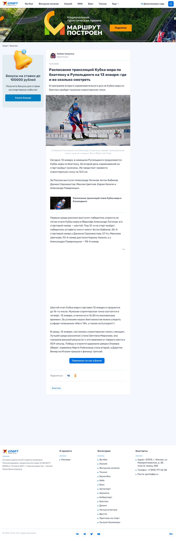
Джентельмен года (154, 3)
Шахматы (104, 493)
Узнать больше (23, 97)
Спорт (5, 46)
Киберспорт (105, 497)
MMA (80, 3)
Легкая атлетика (108, 509)
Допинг (103, 505)
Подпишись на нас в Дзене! (87, 360)
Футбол (29, 3)
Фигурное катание (49, 3)
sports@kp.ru (151, 474)
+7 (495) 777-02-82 (157, 470)
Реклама (65, 459)
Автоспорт (105, 489)
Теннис (103, 3)
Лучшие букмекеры (109, 522)
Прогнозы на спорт (109, 518)
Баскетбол (105, 476)
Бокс (90, 3)
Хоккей (68, 3)
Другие (103, 514)
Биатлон (14, 46)
